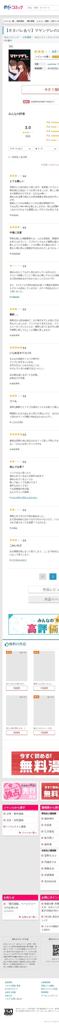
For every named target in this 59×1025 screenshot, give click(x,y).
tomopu (15, 215)
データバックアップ (49, 996)
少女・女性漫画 (15, 820)
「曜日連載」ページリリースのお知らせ (20, 907)
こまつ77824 (17, 422)
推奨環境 (44, 992)
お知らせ (8, 996)
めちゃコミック (11, 37)
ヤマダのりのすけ (19, 560)
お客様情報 (45, 982)
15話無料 (44, 733)
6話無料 (16, 688)
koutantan (16, 254)
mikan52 (15, 297)
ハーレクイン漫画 (16, 826)
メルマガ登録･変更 (12, 986)
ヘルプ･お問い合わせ (13, 999)
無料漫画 (20, 21)
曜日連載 (30, 21)
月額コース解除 (47, 986)
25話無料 (44, 688)
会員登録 (8, 982)
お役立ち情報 (10, 992)
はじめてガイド (11, 989)
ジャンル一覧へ (29, 832)
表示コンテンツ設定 (49, 989)
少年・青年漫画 (15, 813)
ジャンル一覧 (8, 21)
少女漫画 (27, 37)
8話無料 (16, 733)
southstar (52, 64)
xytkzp (14, 528)
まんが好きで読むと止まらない (25, 497)
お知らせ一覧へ (29, 917)
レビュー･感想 (43, 21)
